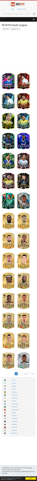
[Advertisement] (18, 50)
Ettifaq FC (14, 430)
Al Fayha (14, 386)
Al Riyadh (14, 415)
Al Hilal (13, 389)
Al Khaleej (14, 395)
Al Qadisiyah (15, 409)
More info (14, 479)
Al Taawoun (15, 421)
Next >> (27, 373)
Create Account (21, 9)
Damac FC (14, 427)
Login (12, 9)
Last (33, 373)
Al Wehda (14, 424)
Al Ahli (13, 380)
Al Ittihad (14, 392)
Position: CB (15, 29)
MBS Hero (14, 433)
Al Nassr (14, 401)
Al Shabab (14, 418)
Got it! (30, 478)
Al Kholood (15, 398)
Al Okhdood (15, 404)
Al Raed (14, 412)
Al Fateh (14, 383)
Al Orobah (14, 406)
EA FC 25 (5, 29)
